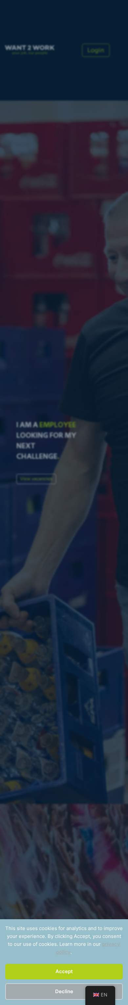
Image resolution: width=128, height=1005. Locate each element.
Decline (64, 991)
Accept (64, 971)
